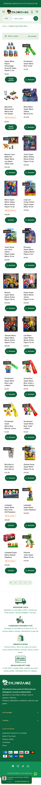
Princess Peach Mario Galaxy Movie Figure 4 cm (29, 250)
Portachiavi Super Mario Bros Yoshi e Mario (28, 424)
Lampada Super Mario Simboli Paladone (11, 555)
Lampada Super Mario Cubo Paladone (30, 507)
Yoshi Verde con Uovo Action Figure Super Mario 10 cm (10, 251)
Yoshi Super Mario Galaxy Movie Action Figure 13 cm (29, 157)
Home (4, 26)
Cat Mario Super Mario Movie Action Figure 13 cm (29, 339)
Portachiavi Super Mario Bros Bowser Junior (10, 424)
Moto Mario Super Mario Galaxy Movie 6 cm (28, 110)
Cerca (4, 745)
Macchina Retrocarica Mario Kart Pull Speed (9, 110)
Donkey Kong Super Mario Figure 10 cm (29, 466)
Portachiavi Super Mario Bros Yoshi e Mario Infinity (29, 381)
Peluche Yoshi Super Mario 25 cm (29, 555)
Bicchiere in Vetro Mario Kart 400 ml (9, 466)
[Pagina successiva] (30, 582)
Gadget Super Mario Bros (17, 26)
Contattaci (6, 742)
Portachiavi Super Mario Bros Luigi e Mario (9, 381)
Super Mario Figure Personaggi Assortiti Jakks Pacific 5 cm (10, 65)
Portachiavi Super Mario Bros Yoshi (28, 63)
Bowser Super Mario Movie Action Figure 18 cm (10, 295)
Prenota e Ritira (8, 739)
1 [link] (10, 583)
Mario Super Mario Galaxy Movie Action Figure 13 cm (10, 203)
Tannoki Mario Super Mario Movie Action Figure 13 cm (10, 339)
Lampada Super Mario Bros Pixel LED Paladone (10, 508)
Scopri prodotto (22, 781)
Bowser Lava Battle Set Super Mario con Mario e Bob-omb (10, 159)
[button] (3, 11)
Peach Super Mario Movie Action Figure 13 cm (29, 295)
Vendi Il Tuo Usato (9, 736)
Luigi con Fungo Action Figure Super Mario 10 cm (29, 203)
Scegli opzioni (10, 79)
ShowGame (16, 773)
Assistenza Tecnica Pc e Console (14, 733)
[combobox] (26, 18)
